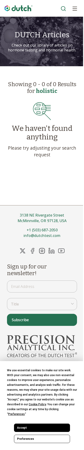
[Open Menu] (74, 8)
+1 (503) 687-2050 (42, 230)
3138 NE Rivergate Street (42, 215)
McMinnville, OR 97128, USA (42, 220)
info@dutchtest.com (42, 235)
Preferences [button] (16, 414)
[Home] (19, 8)
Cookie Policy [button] (37, 404)
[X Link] (22, 251)
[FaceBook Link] (32, 251)
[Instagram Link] (42, 251)
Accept (22, 427)
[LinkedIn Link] (51, 251)
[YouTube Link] (61, 251)
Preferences (25, 439)
